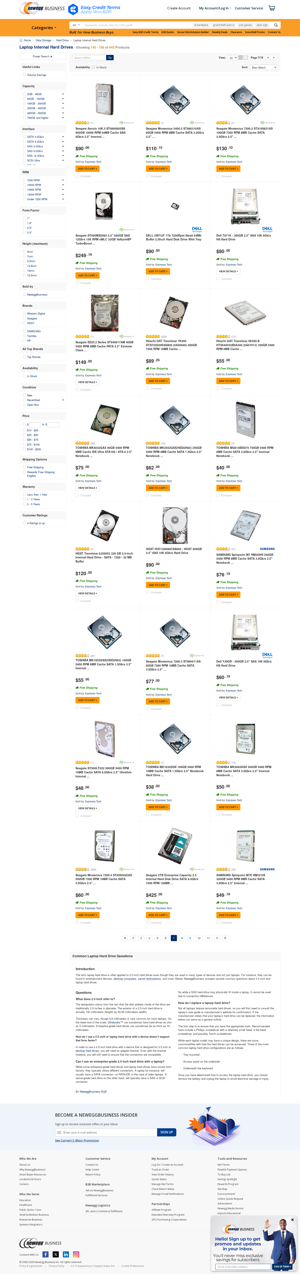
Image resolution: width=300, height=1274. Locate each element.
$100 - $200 (34, 449)
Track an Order (160, 1169)
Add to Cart (86, 168)
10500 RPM (34, 189)
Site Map (222, 1189)
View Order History (163, 1174)
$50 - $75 (32, 439)
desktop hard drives (87, 1051)
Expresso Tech (93, 161)
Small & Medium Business (34, 1214)
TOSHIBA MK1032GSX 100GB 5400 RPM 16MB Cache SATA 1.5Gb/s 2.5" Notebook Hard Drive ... (175, 771)
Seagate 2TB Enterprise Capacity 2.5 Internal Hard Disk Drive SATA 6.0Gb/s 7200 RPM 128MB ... (172, 879)
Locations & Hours (30, 1179)
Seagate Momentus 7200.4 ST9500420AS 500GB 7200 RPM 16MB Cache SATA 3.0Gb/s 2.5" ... (104, 879)
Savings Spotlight (227, 1179)
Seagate (32, 318)
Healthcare (25, 1205)
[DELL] (197, 229)
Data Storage (43, 40)
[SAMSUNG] (267, 549)
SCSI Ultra (33, 160)
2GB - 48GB (34, 94)
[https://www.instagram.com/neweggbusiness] (76, 1254)
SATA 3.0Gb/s (35, 137)
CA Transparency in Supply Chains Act (92, 1266)
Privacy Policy (56, 1266)
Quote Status (159, 1179)
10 (199, 938)
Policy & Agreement (30, 1266)
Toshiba (31, 336)
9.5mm (31, 261)
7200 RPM (33, 180)
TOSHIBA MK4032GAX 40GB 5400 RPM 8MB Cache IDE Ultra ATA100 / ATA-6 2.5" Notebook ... (104, 452)
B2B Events (168, 32)
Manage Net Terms (162, 1184)
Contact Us (274, 32)
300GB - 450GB (36, 108)
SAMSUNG (34, 331)
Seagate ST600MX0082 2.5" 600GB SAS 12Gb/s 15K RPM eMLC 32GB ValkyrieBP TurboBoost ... (103, 239)
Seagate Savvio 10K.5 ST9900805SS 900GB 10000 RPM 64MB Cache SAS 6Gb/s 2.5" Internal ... (101, 132)
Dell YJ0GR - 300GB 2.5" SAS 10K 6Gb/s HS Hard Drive (244, 663)
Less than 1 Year (37, 494)
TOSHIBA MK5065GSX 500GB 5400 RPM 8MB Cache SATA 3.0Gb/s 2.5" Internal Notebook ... (243, 771)
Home (27, 40)
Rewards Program (228, 1184)
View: (222, 57)
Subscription (225, 1203)
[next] (217, 938)
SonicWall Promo (255, 32)
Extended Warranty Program (168, 1214)
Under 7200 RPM (37, 199)
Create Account (179, 8)
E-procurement (226, 1194)
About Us (24, 1164)
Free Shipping (35, 467)
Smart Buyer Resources (32, 1174)
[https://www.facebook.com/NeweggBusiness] (45, 1254)
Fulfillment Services (96, 1195)
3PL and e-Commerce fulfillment (104, 1211)
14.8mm (32, 266)
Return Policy (93, 1174)
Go (110, 57)
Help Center (92, 1169)
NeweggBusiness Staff (93, 1091)
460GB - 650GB (36, 113)
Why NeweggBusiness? (32, 1169)
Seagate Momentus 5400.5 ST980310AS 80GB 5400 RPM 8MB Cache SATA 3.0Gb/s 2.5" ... (175, 132)
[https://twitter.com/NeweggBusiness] (56, 1254)
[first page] (125, 938)
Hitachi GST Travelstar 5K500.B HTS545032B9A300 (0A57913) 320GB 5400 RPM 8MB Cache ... (245, 345)
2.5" (29, 228)
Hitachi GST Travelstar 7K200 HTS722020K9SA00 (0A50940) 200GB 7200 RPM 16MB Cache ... (171, 345)
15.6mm (32, 275)
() (91, 122)
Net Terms (224, 1164)
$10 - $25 (32, 430)
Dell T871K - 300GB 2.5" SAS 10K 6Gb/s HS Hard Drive (243, 237)
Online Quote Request (230, 1199)
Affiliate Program (161, 1210)
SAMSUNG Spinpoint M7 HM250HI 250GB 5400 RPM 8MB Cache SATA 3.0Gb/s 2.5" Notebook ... (244, 559)
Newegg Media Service (230, 1208)
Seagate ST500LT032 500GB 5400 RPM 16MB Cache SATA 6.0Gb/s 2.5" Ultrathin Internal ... (104, 772)
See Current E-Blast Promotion (77, 1140)
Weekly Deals (220, 32)
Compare (85, 176)
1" (28, 218)
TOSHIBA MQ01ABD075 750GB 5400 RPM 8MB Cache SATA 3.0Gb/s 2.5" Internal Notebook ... (244, 452)
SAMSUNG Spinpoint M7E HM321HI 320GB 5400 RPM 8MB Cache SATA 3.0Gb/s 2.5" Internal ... (240, 879)
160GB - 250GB (36, 103)
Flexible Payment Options (232, 1169)
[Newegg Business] (40, 1243)
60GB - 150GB (35, 99)
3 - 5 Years (33, 504)
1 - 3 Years (33, 499)
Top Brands (34, 357)
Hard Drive (62, 40)
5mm (30, 251)
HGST (30, 323)
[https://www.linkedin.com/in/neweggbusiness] (66, 1254)
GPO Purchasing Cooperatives (169, 1219)
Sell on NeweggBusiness (99, 1190)
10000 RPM (34, 185)
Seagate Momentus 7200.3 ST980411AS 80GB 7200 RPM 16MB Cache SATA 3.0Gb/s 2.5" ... (173, 665)
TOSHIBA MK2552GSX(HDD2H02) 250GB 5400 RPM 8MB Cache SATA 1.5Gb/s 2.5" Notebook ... (174, 452)
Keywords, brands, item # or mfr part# (108, 25)
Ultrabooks (114, 1022)
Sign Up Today (282, 1266)
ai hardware (201, 25)
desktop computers (125, 979)
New (29, 395)
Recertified (33, 400)
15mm (30, 270)
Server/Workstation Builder (193, 32)
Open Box (33, 405)
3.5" (29, 232)
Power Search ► (43, 56)
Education (25, 1200)
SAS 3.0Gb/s (35, 146)
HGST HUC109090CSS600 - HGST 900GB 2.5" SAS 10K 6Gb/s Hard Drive (174, 551)
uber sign (262, 25)
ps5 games (245, 25)
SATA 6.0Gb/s (35, 141)
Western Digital (36, 313)
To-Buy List (224, 1174)
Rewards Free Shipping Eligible (40, 474)
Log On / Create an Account (167, 1164)
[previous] (133, 938)
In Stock (32, 376)
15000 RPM (34, 194)
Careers (24, 1184)
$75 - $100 (33, 444)
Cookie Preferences (132, 1266)
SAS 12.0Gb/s (35, 156)
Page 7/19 (257, 57)
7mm (30, 256)
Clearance (236, 32)
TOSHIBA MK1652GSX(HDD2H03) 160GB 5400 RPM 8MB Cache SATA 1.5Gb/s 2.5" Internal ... (104, 664)
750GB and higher (37, 118)
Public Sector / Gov (30, 1210)
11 (208, 938)
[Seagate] (126, 123)
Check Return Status (163, 1189)
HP (29, 340)
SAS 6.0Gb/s (35, 151)
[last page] (225, 938)
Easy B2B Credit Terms (146, 32)
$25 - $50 (32, 435)
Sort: (245, 67)
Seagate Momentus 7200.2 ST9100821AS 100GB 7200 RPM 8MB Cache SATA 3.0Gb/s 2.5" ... (244, 132)
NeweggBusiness (37, 294)
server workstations (149, 979)
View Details (227, 271)
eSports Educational (229, 1213)
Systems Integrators (30, 1224)
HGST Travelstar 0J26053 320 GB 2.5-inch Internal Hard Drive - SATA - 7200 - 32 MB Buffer (104, 557)
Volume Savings (36, 75)
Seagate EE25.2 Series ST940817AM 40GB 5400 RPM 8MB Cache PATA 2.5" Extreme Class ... (104, 346)
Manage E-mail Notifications (168, 1194)
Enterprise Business (30, 1219)
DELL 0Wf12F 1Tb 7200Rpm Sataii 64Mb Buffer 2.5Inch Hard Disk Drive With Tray (173, 237)
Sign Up (166, 1132)
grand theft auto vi (223, 25)
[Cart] (272, 8)
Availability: (83, 67)
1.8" (29, 223)
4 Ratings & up (36, 523)
